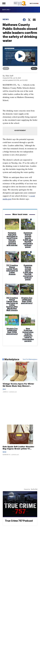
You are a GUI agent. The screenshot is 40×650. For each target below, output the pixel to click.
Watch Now (33, 3)
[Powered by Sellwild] (34, 489)
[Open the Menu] (4, 3)
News (6, 19)
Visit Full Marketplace (30, 359)
